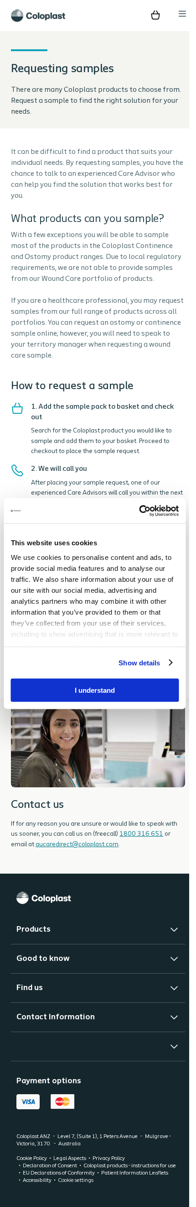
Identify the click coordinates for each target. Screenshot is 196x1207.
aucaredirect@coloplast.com (77, 855)
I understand (95, 690)
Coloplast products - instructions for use (129, 1177)
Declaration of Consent (50, 1177)
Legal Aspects (69, 1169)
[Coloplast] (94, 909)
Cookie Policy (31, 1169)
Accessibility (37, 1191)
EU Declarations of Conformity (59, 1184)
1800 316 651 (141, 845)
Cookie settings (75, 1191)
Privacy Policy (109, 1169)
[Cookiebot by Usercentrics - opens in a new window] (139, 511)
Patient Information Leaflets (134, 1184)
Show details (139, 662)
